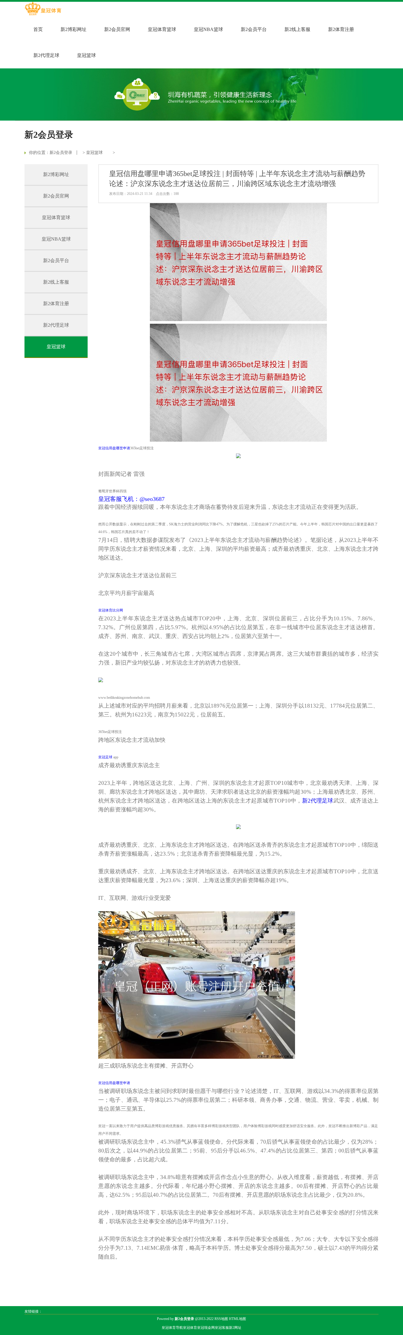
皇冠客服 (222, 1328)
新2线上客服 (297, 29)
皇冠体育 (190, 1328)
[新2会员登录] (42, 9)
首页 (38, 29)
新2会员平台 (254, 29)
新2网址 (235, 1328)
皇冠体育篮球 (162, 29)
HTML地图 (237, 1319)
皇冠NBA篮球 (208, 29)
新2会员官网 (117, 29)
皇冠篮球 (86, 55)
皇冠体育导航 (172, 1328)
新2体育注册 (341, 29)
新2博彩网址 (73, 29)
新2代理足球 (46, 55)
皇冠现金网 (206, 1328)
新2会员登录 (61, 152)
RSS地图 (221, 1319)
